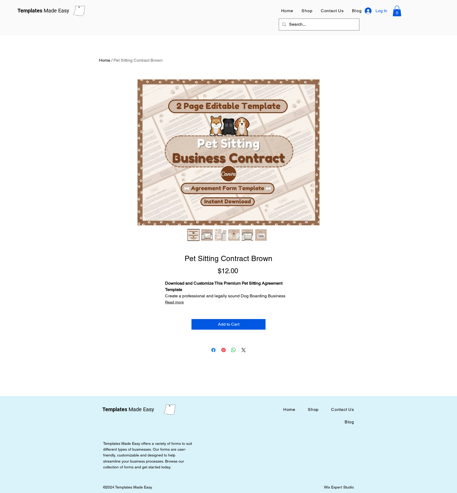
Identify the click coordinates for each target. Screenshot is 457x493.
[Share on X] (243, 350)
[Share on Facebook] (213, 350)
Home (104, 60)
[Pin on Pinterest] (223, 350)
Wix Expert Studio (339, 487)
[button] (396, 11)
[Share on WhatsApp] (233, 350)
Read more (174, 302)
